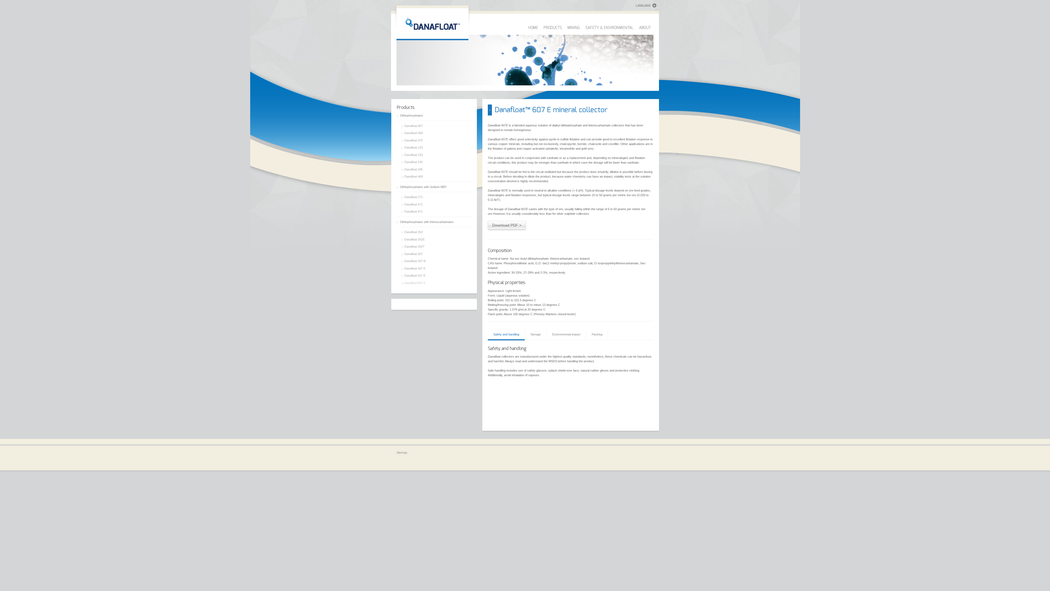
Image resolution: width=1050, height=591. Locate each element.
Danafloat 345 (413, 169)
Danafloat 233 (413, 155)
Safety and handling (506, 334)
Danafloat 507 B (414, 261)
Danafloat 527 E (414, 275)
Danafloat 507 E (414, 268)
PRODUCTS (553, 28)
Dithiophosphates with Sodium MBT (423, 187)
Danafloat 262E (414, 239)
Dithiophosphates (411, 115)
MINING (573, 28)
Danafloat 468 (413, 176)
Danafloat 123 (413, 147)
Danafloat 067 (413, 126)
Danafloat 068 (413, 133)
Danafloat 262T (414, 246)
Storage (535, 334)
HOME (533, 28)
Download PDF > (506, 225)
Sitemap (401, 452)
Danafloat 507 (413, 254)
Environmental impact (566, 334)
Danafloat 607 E (414, 283)
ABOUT (645, 28)
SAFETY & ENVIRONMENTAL (609, 28)
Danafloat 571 (413, 204)
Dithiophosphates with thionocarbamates (427, 222)
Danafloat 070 (413, 140)
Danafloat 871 (413, 211)
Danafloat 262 (413, 232)
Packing (597, 334)
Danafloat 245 (413, 162)
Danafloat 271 (413, 197)
